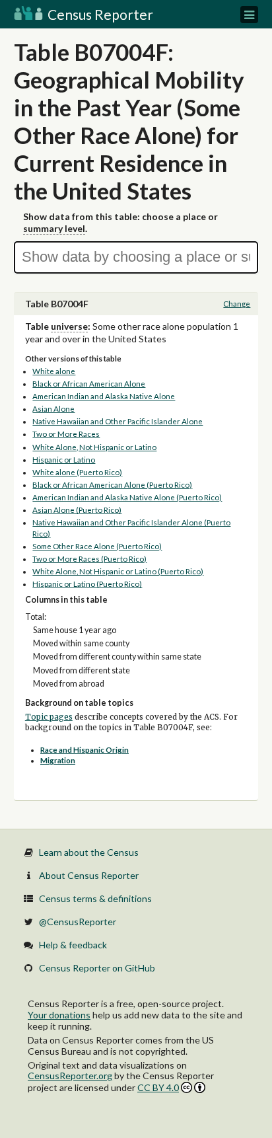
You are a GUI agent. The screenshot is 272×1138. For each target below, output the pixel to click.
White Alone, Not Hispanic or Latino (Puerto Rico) (117, 571)
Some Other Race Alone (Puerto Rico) (97, 546)
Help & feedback (73, 944)
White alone (53, 371)
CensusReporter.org (70, 1075)
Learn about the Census (89, 852)
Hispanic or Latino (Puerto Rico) (87, 584)
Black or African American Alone (88, 383)
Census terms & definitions (95, 898)
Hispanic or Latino (63, 459)
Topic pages (49, 717)
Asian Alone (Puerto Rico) (76, 510)
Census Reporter (99, 14)
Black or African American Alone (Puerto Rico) (112, 484)
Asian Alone (53, 408)
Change (236, 303)
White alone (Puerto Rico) (77, 472)
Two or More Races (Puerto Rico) (89, 558)
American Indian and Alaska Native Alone (103, 396)
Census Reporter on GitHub (97, 967)
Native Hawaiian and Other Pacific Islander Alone (117, 421)
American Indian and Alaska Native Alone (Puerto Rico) (127, 497)
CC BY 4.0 (158, 1087)
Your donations (59, 1014)
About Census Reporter (89, 875)
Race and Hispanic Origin (84, 749)
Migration (57, 760)
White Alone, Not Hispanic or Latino (94, 447)
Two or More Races (66, 434)
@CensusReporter (77, 921)
